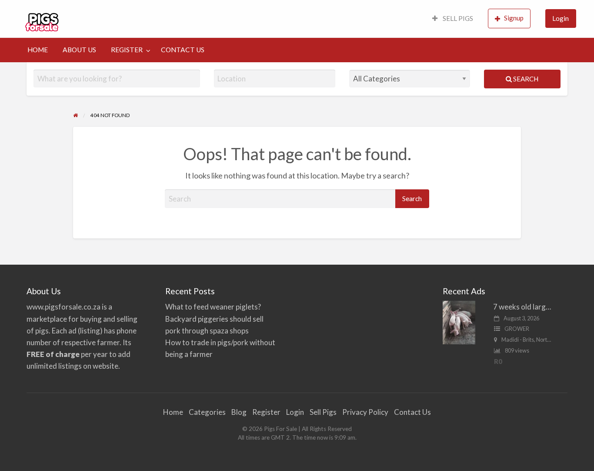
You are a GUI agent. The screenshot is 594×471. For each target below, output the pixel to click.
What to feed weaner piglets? (213, 306)
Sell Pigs (323, 412)
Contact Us (412, 412)
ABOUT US (79, 50)
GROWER (516, 328)
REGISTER (127, 50)
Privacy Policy (365, 412)
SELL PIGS (457, 18)
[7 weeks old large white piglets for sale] (459, 321)
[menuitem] (453, 19)
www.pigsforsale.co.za (63, 306)
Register (266, 412)
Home (173, 412)
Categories (207, 412)
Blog (239, 412)
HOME (37, 50)
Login (560, 18)
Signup (514, 18)
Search (525, 79)
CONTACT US (182, 50)
